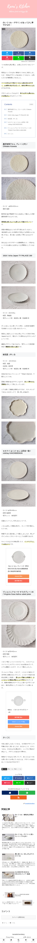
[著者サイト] (10, 793)
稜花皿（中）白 (12, 118)
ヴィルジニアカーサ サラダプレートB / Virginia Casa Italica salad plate (20, 129)
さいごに (10, 133)
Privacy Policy (10, 937)
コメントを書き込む (18, 917)
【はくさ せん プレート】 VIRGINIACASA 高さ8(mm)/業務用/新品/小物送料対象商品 (18, 568)
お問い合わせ (27, 937)
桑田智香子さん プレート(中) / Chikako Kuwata (19, 110)
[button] (33, 461)
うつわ (5, 769)
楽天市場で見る (18, 580)
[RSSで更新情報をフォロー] (18, 797)
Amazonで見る (18, 576)
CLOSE (31, 104)
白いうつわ (18, 769)
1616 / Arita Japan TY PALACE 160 (18, 115)
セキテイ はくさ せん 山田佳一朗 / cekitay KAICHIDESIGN (18, 123)
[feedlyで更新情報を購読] (27, 793)
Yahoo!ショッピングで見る (18, 721)
